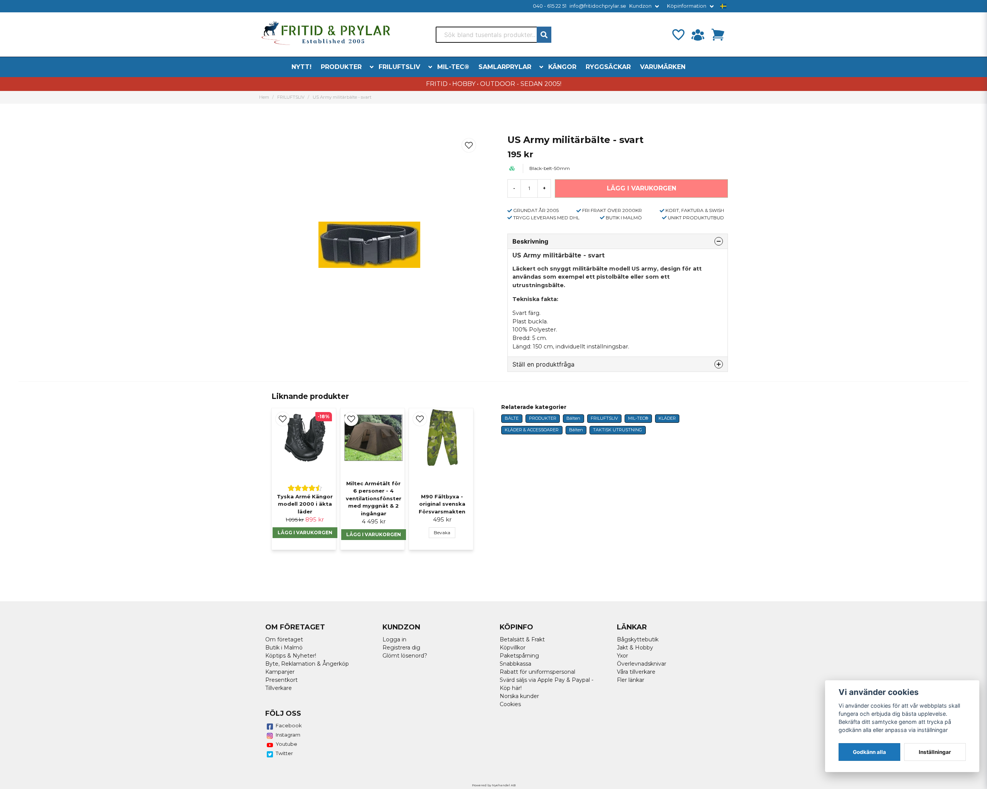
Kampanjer (280, 671)
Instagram (288, 735)
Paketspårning (519, 655)
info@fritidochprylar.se (597, 6)
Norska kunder (519, 696)
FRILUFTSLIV (399, 67)
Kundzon (640, 6)
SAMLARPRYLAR (504, 67)
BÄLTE (512, 418)
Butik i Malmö (284, 647)
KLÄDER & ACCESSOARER (532, 429)
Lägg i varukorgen (373, 534)
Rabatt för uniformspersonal (537, 671)
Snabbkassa (515, 663)
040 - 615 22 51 (549, 6)
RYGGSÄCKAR (608, 67)
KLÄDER (667, 418)
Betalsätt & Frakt (522, 639)
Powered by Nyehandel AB (493, 785)
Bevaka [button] (442, 532)
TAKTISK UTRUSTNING (617, 429)
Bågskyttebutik (638, 639)
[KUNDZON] (698, 34)
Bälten (573, 418)
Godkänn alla (869, 752)
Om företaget (284, 639)
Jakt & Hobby (635, 647)
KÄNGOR (562, 67)
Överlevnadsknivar (641, 663)
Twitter (284, 753)
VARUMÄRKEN (663, 67)
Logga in (394, 639)
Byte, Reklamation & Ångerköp (307, 663)
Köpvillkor (513, 647)
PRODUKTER (341, 67)
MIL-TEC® (453, 67)
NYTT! (301, 67)
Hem (264, 97)
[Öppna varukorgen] (718, 34)
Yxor (622, 655)
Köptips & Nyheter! (290, 655)
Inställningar (935, 752)
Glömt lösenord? (404, 655)
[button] (723, 6)
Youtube (286, 744)
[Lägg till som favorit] (678, 34)
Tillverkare (278, 688)
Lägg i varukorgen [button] (305, 532)
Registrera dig (401, 647)
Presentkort (281, 679)
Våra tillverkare (636, 671)
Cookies (510, 704)
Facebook (289, 725)
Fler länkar (630, 679)
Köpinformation (686, 6)
